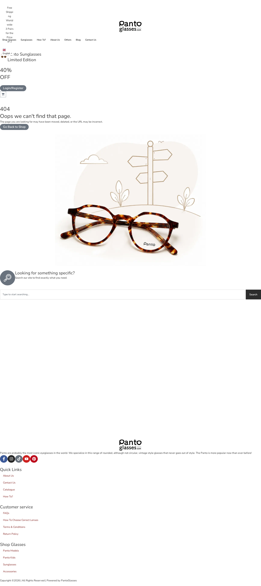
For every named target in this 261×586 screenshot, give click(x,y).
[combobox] (122, 294)
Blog (78, 39)
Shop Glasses (9, 39)
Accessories (9, 571)
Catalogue (9, 489)
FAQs (6, 513)
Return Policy (10, 534)
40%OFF (6, 73)
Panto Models (11, 550)
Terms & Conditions (14, 527)
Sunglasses (26, 39)
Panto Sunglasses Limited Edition (24, 57)
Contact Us (90, 39)
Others (67, 39)
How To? (41, 39)
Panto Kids (9, 557)
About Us (55, 39)
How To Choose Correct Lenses (20, 520)
